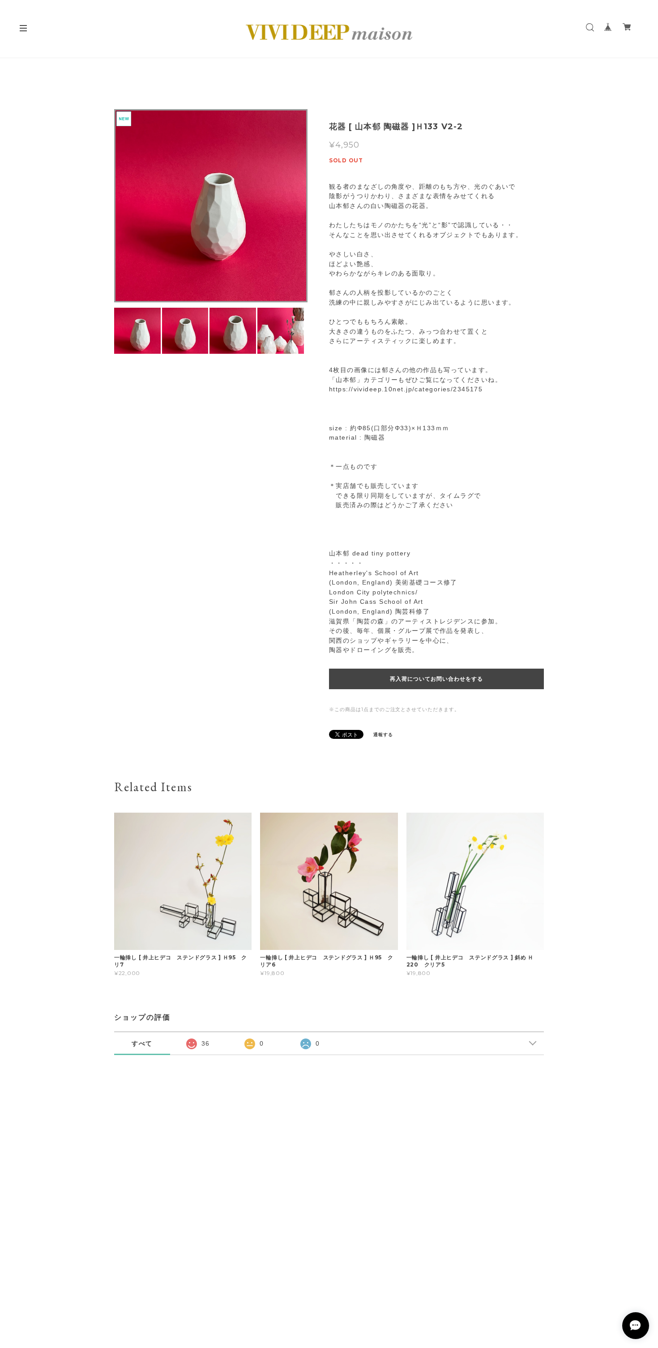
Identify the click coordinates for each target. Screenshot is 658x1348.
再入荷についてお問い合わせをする (436, 679)
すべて (142, 1043)
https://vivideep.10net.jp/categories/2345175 (406, 389)
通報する (383, 735)
